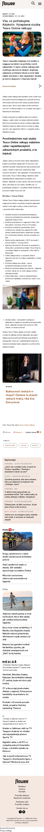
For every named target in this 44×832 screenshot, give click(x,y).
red (16, 489)
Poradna (9, 464)
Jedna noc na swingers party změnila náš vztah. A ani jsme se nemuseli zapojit (21, 517)
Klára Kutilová (25, 512)
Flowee (10, 4)
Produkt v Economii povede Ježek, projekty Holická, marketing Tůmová (16, 705)
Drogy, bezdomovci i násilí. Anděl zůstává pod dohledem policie (17, 556)
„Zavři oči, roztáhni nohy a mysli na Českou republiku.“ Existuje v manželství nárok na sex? (20, 469)
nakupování (10, 445)
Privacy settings (6, 831)
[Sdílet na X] (40, 432)
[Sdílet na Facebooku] (38, 432)
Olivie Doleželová (23, 464)
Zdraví (8, 476)
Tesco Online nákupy (27, 425)
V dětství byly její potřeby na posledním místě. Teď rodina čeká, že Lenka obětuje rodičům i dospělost (21, 494)
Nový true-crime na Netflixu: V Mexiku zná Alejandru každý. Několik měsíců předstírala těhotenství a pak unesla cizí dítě (17, 633)
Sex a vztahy (11, 512)
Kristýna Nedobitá (21, 476)
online (24, 445)
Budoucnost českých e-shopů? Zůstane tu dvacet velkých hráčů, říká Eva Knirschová (21, 397)
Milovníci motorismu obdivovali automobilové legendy (15, 578)
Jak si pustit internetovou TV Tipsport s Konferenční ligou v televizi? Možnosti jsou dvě (17, 759)
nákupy (35, 445)
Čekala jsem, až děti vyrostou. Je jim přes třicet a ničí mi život (21, 505)
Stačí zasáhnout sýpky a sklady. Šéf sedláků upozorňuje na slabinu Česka (17, 567)
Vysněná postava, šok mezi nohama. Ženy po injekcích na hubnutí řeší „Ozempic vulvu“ (20, 481)
